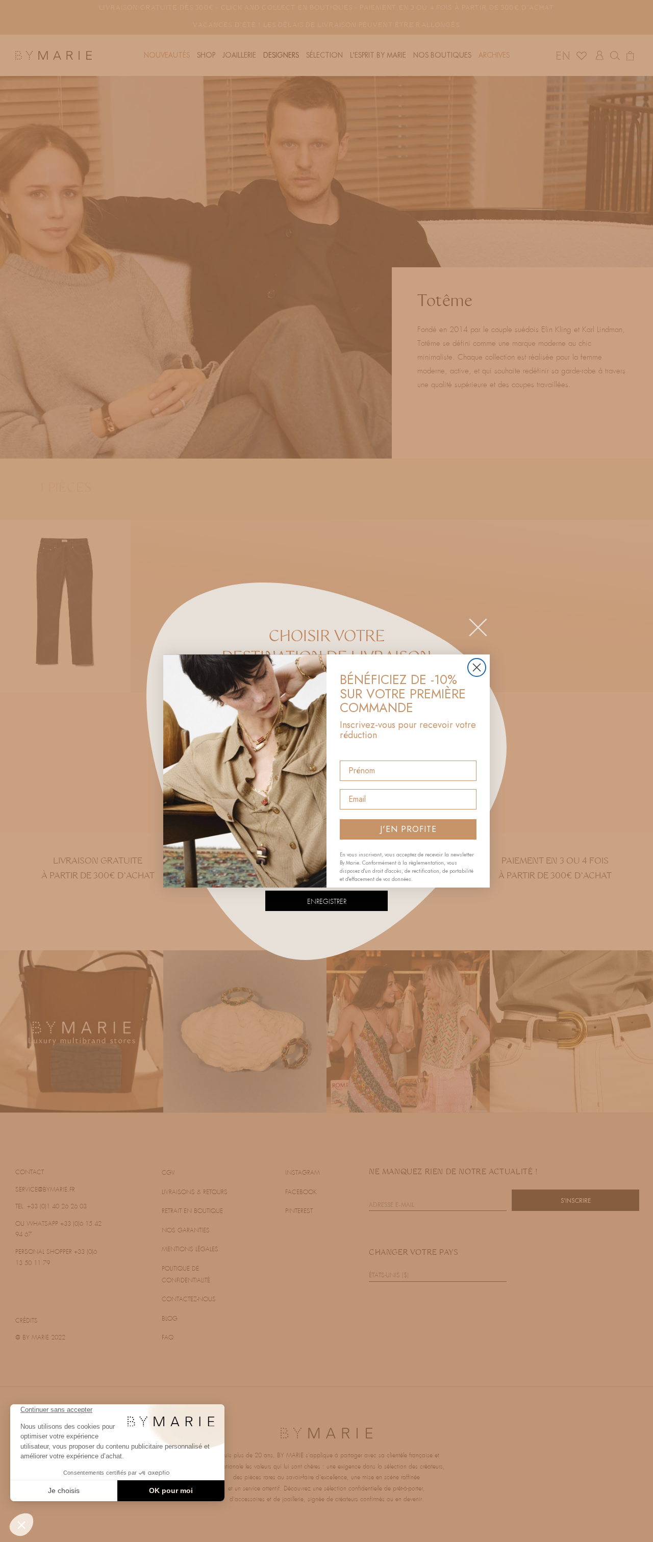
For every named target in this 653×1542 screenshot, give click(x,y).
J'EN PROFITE (408, 829)
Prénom (355, 751)
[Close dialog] (477, 667)
